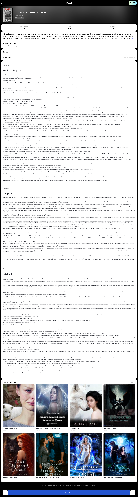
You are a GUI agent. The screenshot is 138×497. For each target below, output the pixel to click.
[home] (2, 3)
